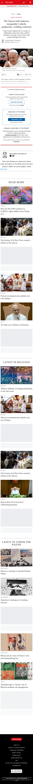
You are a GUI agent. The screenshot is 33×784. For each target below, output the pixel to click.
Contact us (17, 141)
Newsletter (29, 74)
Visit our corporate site (22, 778)
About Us (16, 745)
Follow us (21, 74)
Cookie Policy (16, 755)
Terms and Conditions (16, 750)
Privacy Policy (16, 752)
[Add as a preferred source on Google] (16, 771)
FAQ (16, 760)
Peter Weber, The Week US (14, 40)
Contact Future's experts (16, 747)
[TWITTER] (11, 156)
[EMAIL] (13, 156)
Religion (19, 14)
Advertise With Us (16, 758)
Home (12, 14)
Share (5, 74)
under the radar (16, 17)
